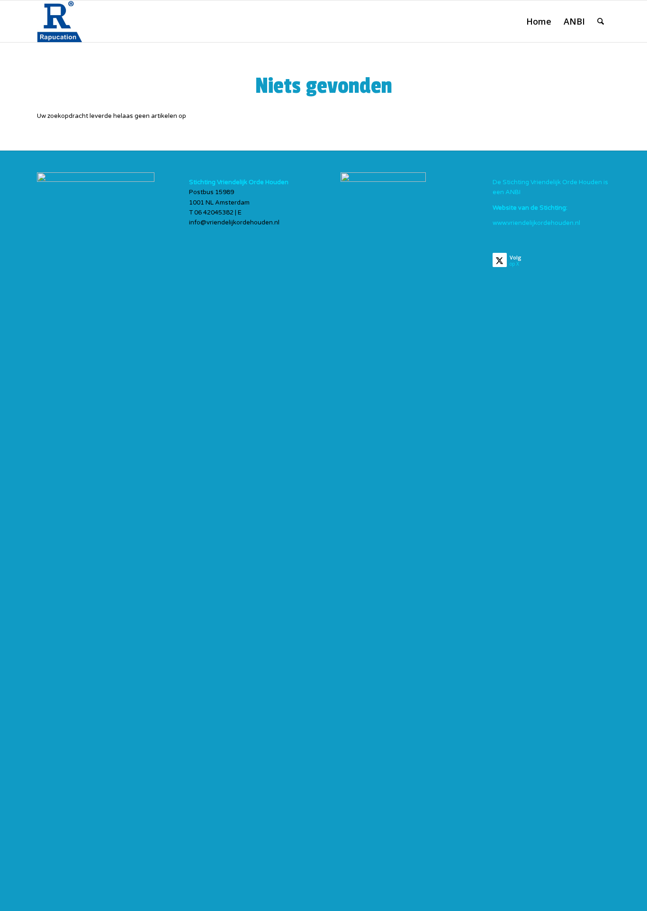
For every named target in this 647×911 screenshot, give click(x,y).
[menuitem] (538, 21)
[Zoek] (600, 21)
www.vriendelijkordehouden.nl (536, 223)
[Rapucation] (60, 21)
